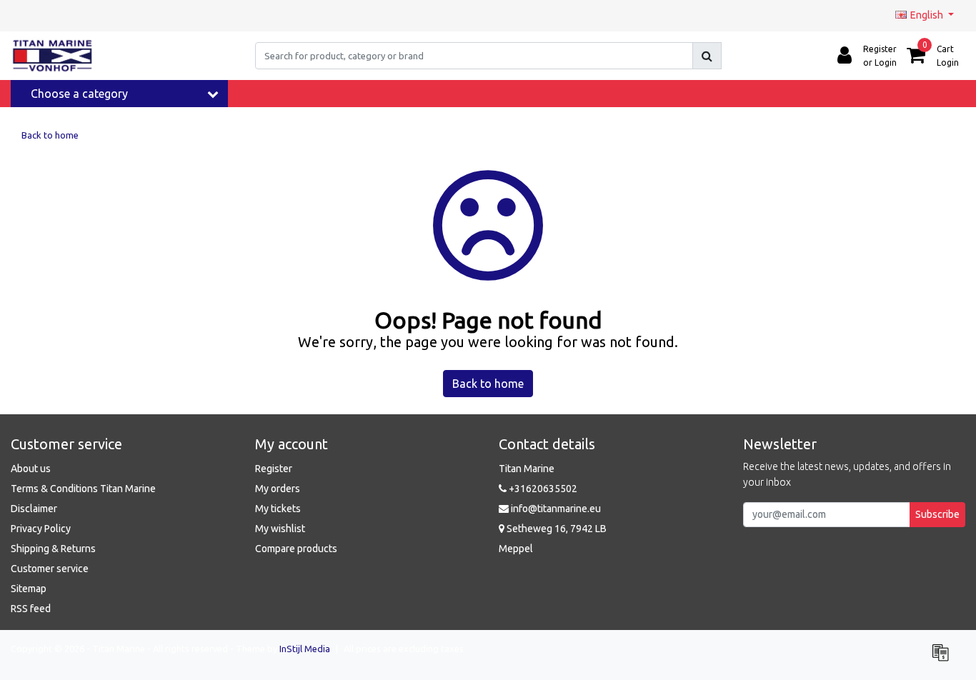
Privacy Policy (41, 528)
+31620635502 (542, 488)
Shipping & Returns (53, 548)
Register (273, 468)
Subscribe (937, 514)
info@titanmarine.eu (556, 508)
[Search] (707, 55)
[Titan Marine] (52, 55)
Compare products (296, 548)
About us (31, 468)
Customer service (50, 568)
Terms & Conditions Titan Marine (83, 488)
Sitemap (28, 588)
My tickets (278, 508)
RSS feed (31, 608)
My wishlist (280, 528)
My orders (277, 488)
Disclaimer (34, 508)
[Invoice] (943, 658)
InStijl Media (304, 649)
